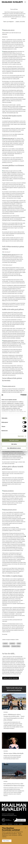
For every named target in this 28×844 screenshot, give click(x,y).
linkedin (20, 824)
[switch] (24, 422)
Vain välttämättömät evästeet (14, 448)
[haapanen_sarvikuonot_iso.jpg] (9, 509)
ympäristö (12, 643)
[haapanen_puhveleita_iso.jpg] (8, 490)
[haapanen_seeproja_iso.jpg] (8, 254)
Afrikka (18, 643)
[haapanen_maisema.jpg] (8, 386)
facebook (4, 824)
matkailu (5, 643)
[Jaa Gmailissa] (12, 27)
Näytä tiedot (21, 436)
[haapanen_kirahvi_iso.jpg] (8, 138)
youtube (15, 824)
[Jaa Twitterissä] (7, 27)
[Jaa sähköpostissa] (20, 27)
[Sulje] (25, 828)
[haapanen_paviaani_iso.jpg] (8, 340)
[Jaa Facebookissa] (16, 27)
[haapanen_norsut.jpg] (8, 51)
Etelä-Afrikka (6, 646)
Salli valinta (14, 444)
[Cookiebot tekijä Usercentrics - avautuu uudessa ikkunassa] (20, 395)
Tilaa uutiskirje (6, 840)
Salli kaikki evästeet (14, 440)
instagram (10, 824)
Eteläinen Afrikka (16, 646)
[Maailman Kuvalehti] (14, 810)
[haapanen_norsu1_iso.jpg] (8, 30)
